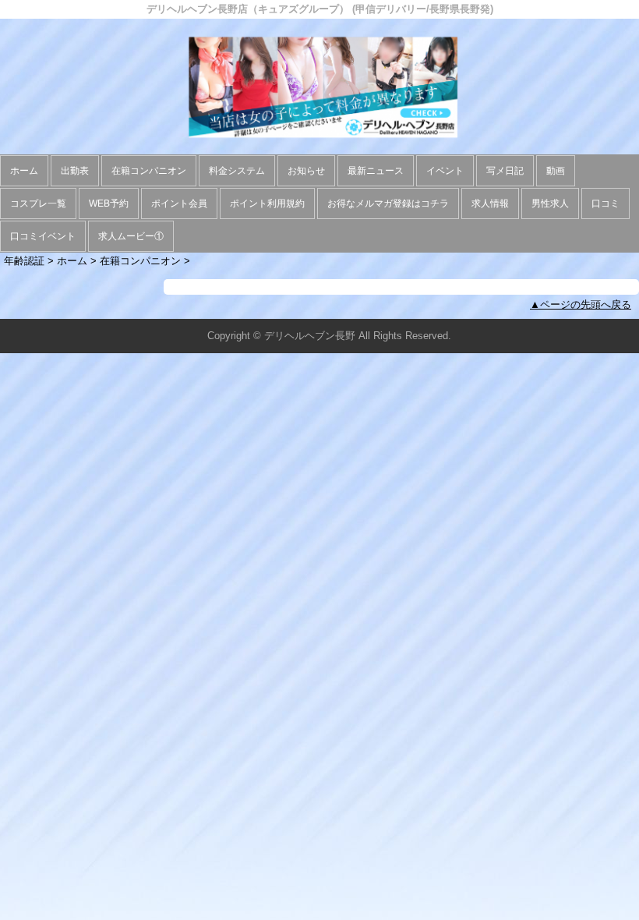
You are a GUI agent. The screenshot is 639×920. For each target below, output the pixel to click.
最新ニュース (376, 170)
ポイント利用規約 (267, 203)
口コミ (605, 203)
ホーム (24, 170)
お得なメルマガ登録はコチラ (388, 203)
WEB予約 (109, 203)
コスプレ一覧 (38, 203)
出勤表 (75, 170)
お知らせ (306, 170)
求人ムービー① (131, 236)
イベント (445, 170)
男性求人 (550, 203)
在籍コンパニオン (148, 170)
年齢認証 (24, 261)
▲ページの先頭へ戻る (580, 304)
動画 (555, 170)
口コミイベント (43, 236)
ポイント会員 (179, 203)
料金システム (237, 170)
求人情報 (490, 203)
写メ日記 (505, 170)
